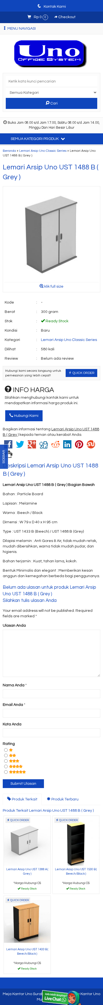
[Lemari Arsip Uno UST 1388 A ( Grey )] (27, 840)
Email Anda (13, 705)
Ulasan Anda (14, 625)
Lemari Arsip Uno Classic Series (42, 150)
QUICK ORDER (83, 373)
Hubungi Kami (25, 416)
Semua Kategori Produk (35, 139)
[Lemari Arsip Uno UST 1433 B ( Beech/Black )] (27, 920)
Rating (9, 744)
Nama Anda (13, 685)
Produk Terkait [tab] (24, 799)
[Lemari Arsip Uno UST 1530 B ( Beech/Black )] (76, 840)
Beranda (9, 150)
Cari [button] (53, 103)
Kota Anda (12, 724)
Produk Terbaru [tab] (65, 799)
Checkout (66, 17)
